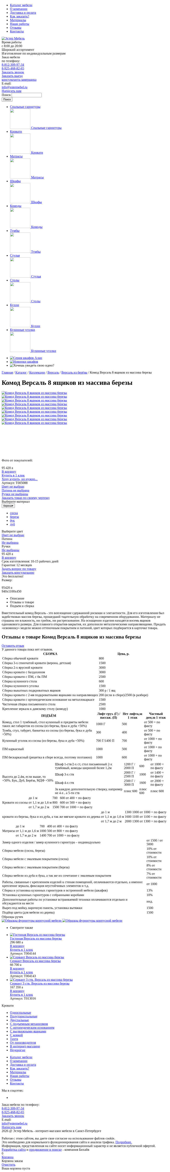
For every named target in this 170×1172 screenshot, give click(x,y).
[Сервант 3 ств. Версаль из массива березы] (89, 980)
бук (12, 520)
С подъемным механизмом (29, 1024)
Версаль (53, 372)
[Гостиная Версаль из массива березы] (89, 935)
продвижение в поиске (45, 1149)
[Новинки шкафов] (24, 361)
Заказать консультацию (18, 572)
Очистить (8, 1164)
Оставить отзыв (13, 645)
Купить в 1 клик (13, 475)
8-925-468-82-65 (13, 68)
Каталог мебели (21, 5)
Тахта (14, 1039)
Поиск (7, 95)
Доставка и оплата (23, 12)
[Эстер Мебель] (13, 38)
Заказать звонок (13, 72)
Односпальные (20, 1012)
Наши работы (19, 24)
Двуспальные (19, 1020)
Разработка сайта (14, 1149)
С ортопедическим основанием (32, 1027)
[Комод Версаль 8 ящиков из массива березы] (34, 393)
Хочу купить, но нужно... (20, 479)
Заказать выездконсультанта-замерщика (19, 77)
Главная (7, 372)
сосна (14, 513)
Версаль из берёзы (74, 372)
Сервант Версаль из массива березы (35, 961)
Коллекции (37, 372)
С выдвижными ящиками (28, 1031)
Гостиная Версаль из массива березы (36, 938)
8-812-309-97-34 (13, 64)
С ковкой (16, 1035)
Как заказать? (19, 16)
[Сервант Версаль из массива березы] (89, 957)
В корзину (9, 471)
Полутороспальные (23, 1016)
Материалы (18, 20)
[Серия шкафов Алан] (26, 358)
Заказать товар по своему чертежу (26, 498)
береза (14, 517)
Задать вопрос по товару (19, 569)
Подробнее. (123, 1142)
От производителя (23, 1042)
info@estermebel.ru (14, 87)
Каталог (21, 372)
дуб (12, 524)
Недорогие (17, 1050)
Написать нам (11, 91)
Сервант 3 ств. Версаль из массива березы (39, 983)
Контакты (17, 31)
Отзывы (15, 27)
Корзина (7, 1157)
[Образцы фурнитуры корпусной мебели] (32, 920)
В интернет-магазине (25, 1046)
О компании (18, 9)
